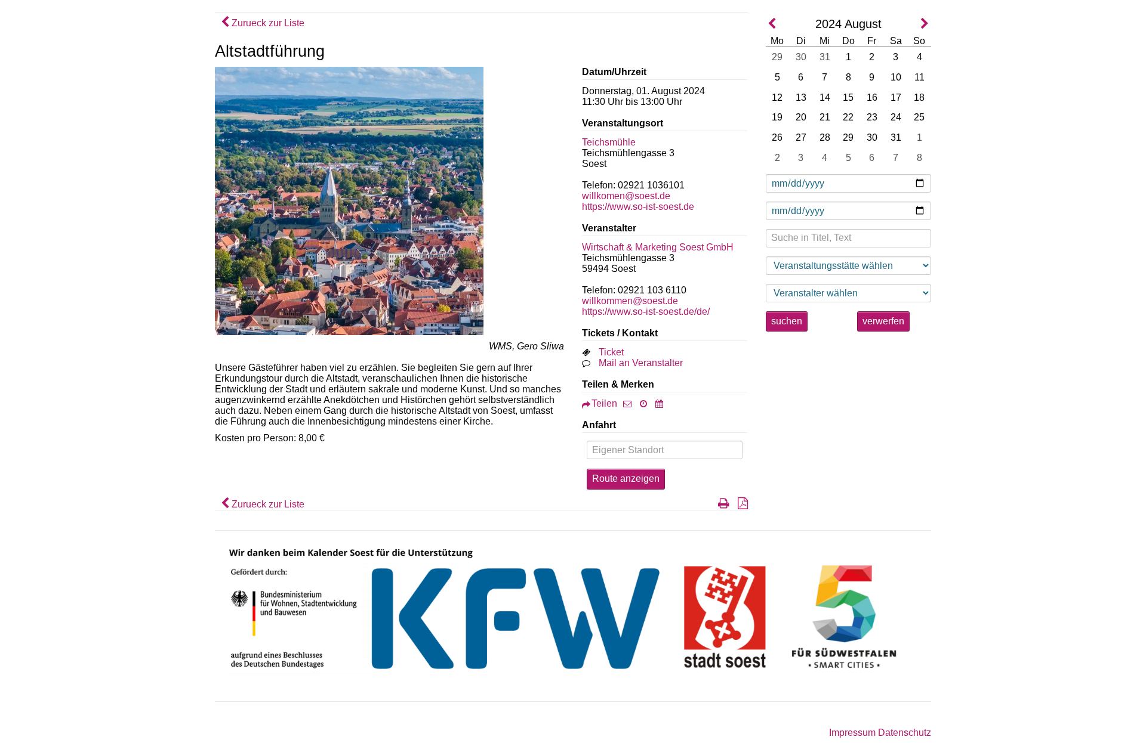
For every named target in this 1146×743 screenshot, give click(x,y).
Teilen (604, 403)
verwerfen (883, 321)
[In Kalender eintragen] (662, 403)
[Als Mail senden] (630, 403)
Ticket (611, 352)
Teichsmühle (609, 142)
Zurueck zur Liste (266, 23)
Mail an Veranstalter (641, 363)
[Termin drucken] (720, 504)
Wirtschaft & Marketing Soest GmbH (658, 247)
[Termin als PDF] (740, 504)
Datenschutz (904, 732)
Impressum (852, 732)
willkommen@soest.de (630, 301)
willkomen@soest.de (626, 196)
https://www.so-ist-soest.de (638, 207)
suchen (786, 321)
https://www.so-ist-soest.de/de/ (646, 312)
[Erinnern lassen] (646, 403)
